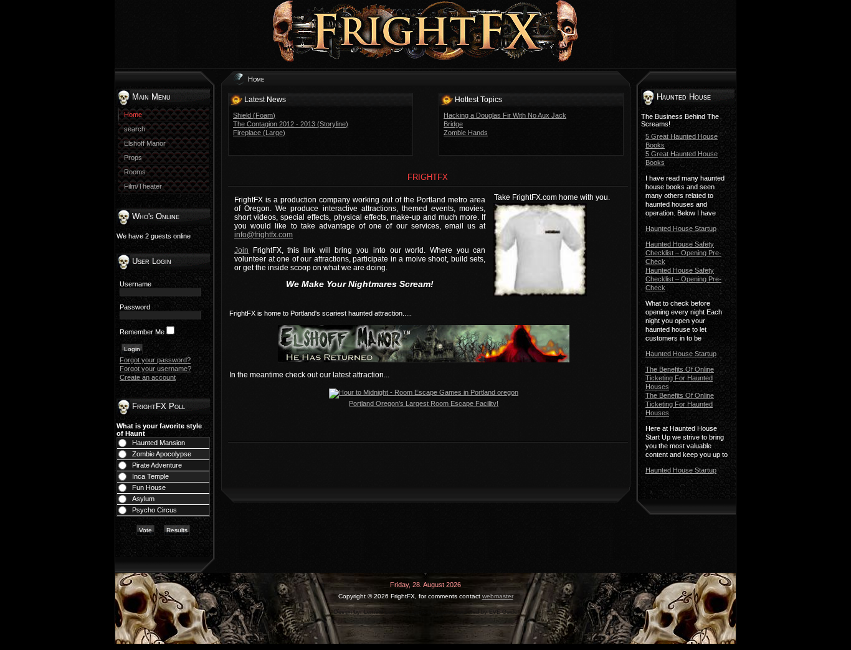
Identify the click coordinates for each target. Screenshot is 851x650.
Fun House (149, 487)
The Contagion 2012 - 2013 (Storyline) (290, 124)
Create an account (148, 377)
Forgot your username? (155, 368)
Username (135, 284)
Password (135, 307)
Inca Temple (150, 476)
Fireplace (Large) (259, 132)
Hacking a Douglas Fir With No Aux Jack (505, 115)
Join (241, 250)
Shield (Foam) (254, 115)
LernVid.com (380, 612)
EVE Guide (503, 612)
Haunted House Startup (680, 228)
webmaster (497, 596)
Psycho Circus (154, 510)
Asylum (143, 498)
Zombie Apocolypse (161, 454)
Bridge (453, 124)
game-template (431, 612)
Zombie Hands (466, 132)
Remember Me (142, 332)
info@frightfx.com (263, 234)
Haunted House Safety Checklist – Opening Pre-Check (683, 252)
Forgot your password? (155, 360)
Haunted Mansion (158, 442)
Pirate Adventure (157, 465)
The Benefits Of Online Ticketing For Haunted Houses (679, 377)
